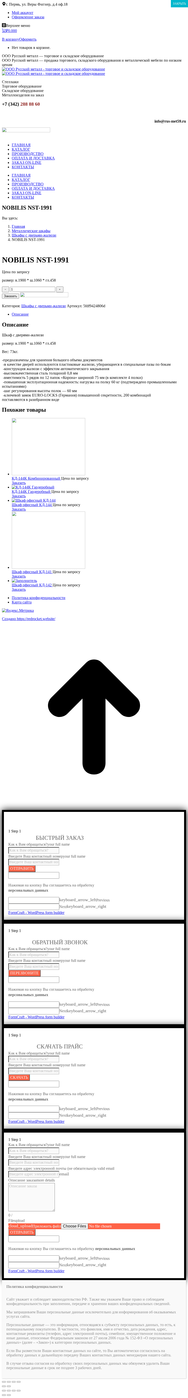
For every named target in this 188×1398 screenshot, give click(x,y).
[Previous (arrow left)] (4, 1395)
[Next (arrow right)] (9, 1395)
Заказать (10, 296)
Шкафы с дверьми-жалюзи (43, 306)
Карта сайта (22, 602)
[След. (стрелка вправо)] (9, 1386)
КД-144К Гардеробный (31, 491)
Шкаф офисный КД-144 (32, 505)
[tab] (99, 314)
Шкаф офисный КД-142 (32, 585)
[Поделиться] (9, 1382)
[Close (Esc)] (4, 1390)
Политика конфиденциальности (38, 598)
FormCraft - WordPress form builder (36, 912)
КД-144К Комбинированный (36, 478)
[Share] (9, 1390)
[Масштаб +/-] (19, 1382)
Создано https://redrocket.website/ (28, 619)
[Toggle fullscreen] (14, 1390)
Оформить (27, 39)
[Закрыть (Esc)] (4, 1382)
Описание (20, 314)
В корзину (10, 39)
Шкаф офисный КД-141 (32, 572)
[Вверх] (94, 808)
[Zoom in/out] (19, 1390)
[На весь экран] (14, 1382)
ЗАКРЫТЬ (179, 3)
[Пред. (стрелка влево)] (4, 1386)
